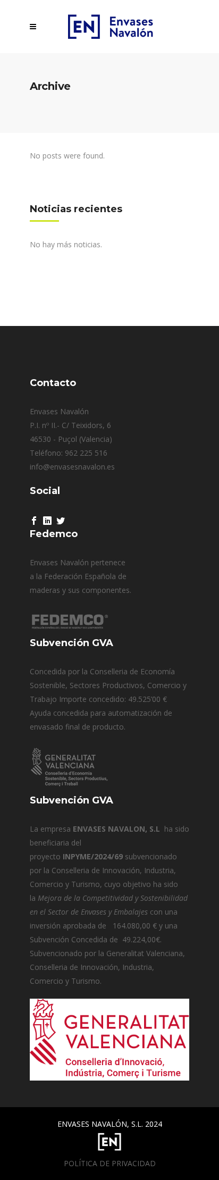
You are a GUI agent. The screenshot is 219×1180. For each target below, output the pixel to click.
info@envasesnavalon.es (72, 467)
